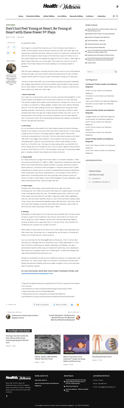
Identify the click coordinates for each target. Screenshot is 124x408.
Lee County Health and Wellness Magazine (101, 101)
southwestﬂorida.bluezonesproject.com (37, 273)
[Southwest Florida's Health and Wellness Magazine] (62, 6)
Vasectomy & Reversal (72, 386)
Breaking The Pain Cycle (102, 357)
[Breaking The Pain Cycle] (105, 344)
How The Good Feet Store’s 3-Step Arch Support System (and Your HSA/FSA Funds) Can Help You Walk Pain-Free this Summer (11, 79)
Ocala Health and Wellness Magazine (99, 119)
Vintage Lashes (91, 62)
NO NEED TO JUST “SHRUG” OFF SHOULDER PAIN (101, 34)
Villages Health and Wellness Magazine (100, 117)
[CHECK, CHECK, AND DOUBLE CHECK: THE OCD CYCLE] (48, 344)
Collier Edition (10, 25)
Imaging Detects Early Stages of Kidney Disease (100, 55)
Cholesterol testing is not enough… (97, 44)
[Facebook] (8, 47)
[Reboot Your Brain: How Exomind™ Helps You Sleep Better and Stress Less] (76, 344)
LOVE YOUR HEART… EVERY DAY (96, 40)
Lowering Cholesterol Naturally (96, 47)
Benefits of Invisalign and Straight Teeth (98, 37)
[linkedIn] (72, 304)
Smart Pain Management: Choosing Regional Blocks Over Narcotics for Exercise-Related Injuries (76, 381)
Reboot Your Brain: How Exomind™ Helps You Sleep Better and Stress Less (74, 359)
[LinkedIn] (8, 52)
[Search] (117, 16)
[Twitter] (14, 47)
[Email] (14, 52)
